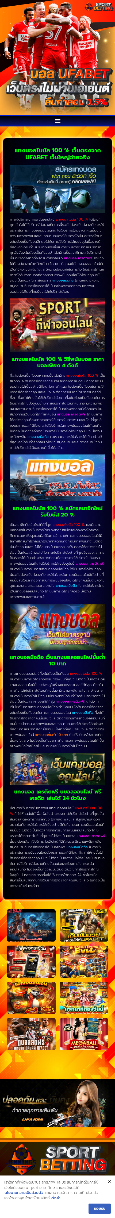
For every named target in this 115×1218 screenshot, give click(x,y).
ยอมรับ (99, 1208)
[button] (57, 120)
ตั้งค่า (55, 1198)
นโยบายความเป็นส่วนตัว (24, 1193)
